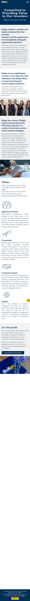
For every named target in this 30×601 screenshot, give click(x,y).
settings (23, 595)
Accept (15, 598)
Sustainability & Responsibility (12, 353)
